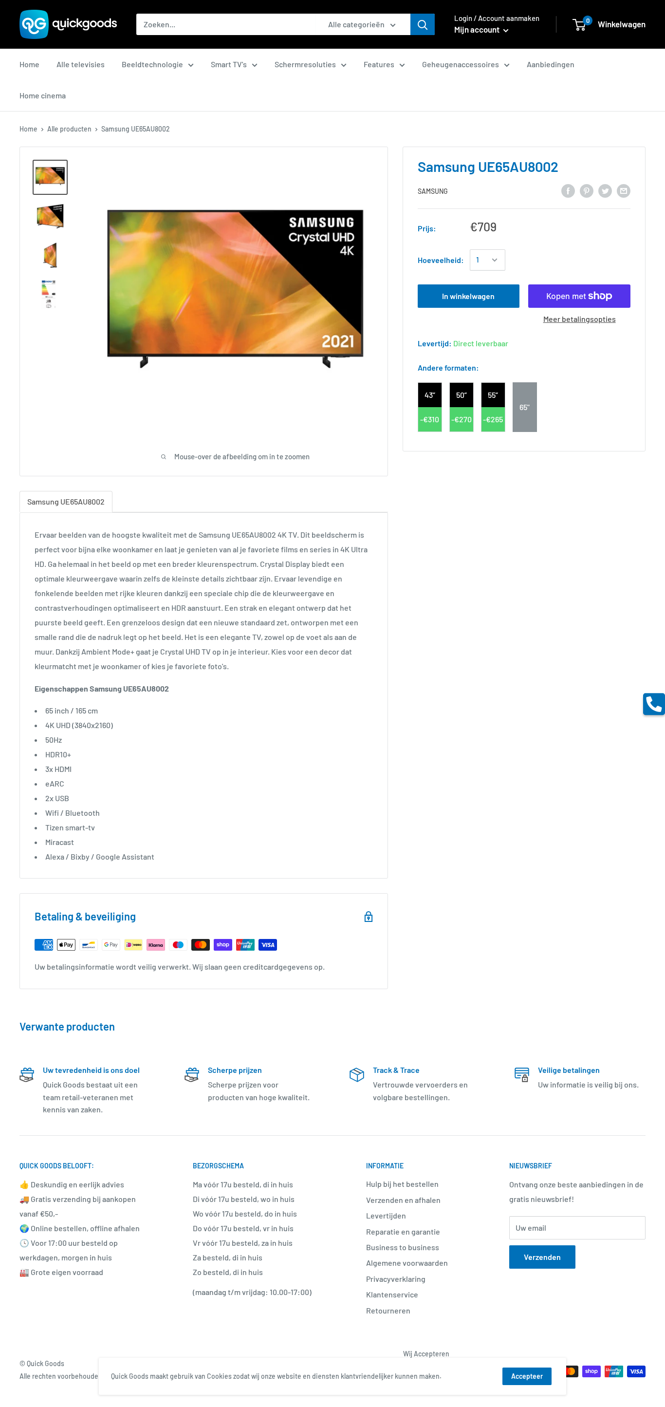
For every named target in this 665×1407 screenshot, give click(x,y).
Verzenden (542, 1256)
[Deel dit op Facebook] (568, 190)
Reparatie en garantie (403, 1231)
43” (430, 394)
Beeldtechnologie (152, 64)
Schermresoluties (305, 64)
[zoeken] (422, 24)
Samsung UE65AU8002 (66, 501)
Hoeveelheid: (441, 259)
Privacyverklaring (395, 1278)
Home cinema (42, 95)
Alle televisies (80, 64)
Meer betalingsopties (579, 318)
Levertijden (386, 1215)
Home (29, 64)
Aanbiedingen (550, 64)
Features (379, 64)
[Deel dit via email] (623, 190)
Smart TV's (229, 64)
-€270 (461, 419)
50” (461, 394)
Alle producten (69, 129)
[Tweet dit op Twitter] (605, 190)
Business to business (402, 1247)
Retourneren (388, 1310)
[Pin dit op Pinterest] (586, 190)
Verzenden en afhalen (403, 1199)
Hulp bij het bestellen (402, 1183)
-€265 (493, 419)
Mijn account (477, 29)
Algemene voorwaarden (407, 1262)
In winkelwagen (468, 295)
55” (493, 394)
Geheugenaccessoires (460, 64)
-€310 (429, 419)
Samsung (433, 191)
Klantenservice (392, 1294)
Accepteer (527, 1376)
